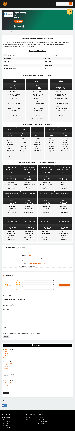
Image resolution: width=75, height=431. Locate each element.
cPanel (29, 255)
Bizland (11, 380)
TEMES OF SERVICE (42, 421)
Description (6, 32)
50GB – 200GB (37, 260)
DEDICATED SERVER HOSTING (8, 427)
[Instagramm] (5, 405)
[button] (53, 3)
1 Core (29, 258)
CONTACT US (41, 419)
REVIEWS (28, 417)
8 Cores (43, 258)
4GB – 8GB (36, 263)
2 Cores (32, 258)
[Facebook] (3, 405)
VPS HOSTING (5, 425)
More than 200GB (44, 260)
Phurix (11, 361)
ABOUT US (40, 417)
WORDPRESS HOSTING (7, 421)
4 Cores (36, 258)
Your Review (6, 309)
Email (4, 327)
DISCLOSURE (41, 423)
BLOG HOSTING (5, 419)
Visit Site (19, 21)
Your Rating (5, 305)
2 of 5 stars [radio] (11, 305)
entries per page (11, 55)
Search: (55, 55)
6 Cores (39, 258)
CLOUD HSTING (5, 423)
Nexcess (12, 374)
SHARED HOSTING (6, 417)
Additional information (17, 32)
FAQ (27, 419)
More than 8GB (42, 263)
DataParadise (13, 393)
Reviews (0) (28, 32)
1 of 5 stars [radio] (10, 305)
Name (5, 322)
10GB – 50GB (31, 260)
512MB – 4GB (31, 263)
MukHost (12, 349)
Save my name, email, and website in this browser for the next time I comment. (22, 333)
